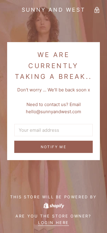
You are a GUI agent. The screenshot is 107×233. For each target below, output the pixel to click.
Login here (53, 222)
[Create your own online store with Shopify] (53, 205)
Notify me (54, 147)
